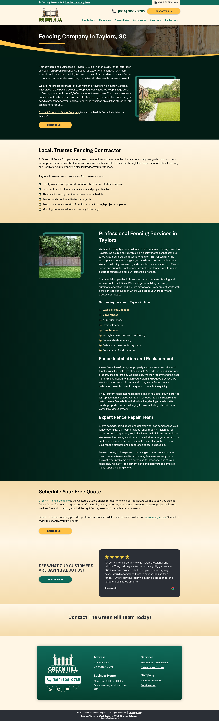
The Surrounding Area (77, 2)
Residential (87, 20)
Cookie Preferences (109, 718)
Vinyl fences (110, 314)
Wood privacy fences (116, 309)
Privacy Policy (135, 713)
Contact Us (170, 20)
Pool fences (110, 330)
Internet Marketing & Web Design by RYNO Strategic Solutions (109, 716)
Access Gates (122, 20)
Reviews (157, 680)
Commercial (105, 20)
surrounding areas (155, 517)
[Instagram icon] (59, 689)
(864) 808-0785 (131, 11)
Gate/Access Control (152, 667)
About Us (154, 20)
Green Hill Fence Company (54, 500)
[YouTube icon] (67, 689)
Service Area (139, 20)
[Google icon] (50, 689)
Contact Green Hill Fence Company (59, 112)
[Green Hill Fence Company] (50, 15)
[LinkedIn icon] (76, 689)
